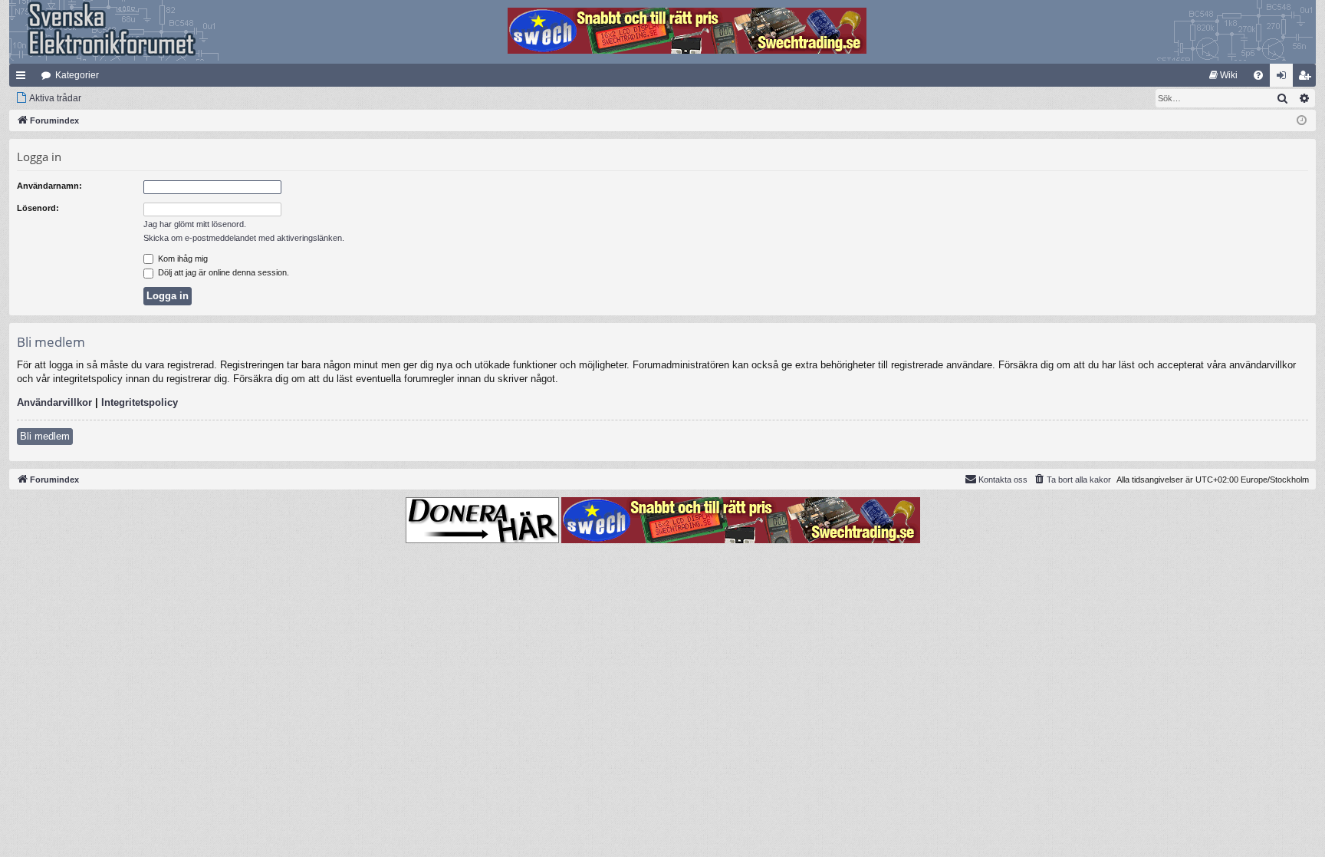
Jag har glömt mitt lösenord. (194, 224)
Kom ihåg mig (182, 258)
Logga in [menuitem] (1284, 78)
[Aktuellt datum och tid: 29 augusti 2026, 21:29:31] (1302, 121)
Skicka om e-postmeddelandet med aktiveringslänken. (243, 237)
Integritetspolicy (139, 402)
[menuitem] (1223, 75)
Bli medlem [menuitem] (1307, 78)
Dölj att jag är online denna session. (222, 272)
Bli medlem (45, 436)
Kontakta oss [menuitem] (1002, 479)
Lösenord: (38, 208)
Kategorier (77, 75)
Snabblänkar (23, 78)
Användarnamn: (49, 185)
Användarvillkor (54, 402)
